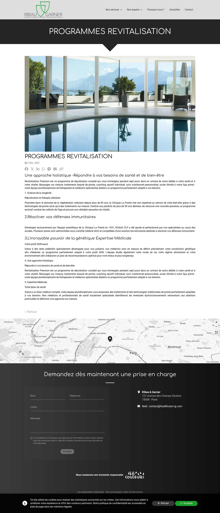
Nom (32, 395)
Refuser (165, 503)
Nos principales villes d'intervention (124, 492)
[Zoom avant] (216, 322)
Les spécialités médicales (90, 492)
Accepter (188, 503)
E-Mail (33, 407)
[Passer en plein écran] (216, 332)
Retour (31, 312)
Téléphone (74, 395)
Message (35, 418)
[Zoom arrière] (216, 326)
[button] (110, 338)
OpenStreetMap (212, 361)
